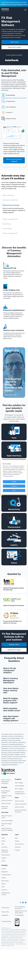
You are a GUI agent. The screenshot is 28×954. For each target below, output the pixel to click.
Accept (14, 482)
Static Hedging (19, 782)
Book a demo (15, 42)
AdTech (3, 841)
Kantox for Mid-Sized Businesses (20, 811)
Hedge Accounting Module (6, 796)
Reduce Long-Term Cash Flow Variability (7, 829)
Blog (16, 838)
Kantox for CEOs (19, 807)
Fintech (3, 861)
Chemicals (4, 847)
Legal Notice (4, 915)
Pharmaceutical (5, 855)
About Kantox (5, 880)
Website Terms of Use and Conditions (21, 912)
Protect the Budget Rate (6, 824)
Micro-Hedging (19, 788)
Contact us (4, 890)
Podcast (17, 841)
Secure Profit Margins (7, 820)
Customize (14, 486)
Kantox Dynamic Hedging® (5, 791)
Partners (3, 877)
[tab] (14, 95)
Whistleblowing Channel (5, 893)
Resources (18, 847)
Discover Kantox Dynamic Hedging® (14, 160)
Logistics (3, 858)
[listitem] (14, 372)
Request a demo (14, 644)
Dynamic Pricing (5, 803)
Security (3, 868)
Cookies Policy (5, 907)
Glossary (17, 850)
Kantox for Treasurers (20, 804)
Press (2, 887)
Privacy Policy (5, 912)
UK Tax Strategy (19, 915)
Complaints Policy (6, 921)
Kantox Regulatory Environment (20, 907)
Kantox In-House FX (6, 800)
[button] (25, 10)
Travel (3, 838)
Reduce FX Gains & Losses (6, 816)
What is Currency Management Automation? (6, 781)
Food (2, 844)
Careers (3, 884)
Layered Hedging (19, 785)
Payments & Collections (4, 807)
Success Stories (19, 844)
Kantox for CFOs (19, 801)
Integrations (4, 871)
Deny (14, 490)
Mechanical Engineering (4, 851)
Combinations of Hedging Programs (20, 792)
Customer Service (6, 874)
